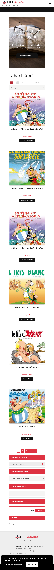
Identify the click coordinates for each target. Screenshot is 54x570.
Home (23, 10)
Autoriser (32, 564)
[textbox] (26, 478)
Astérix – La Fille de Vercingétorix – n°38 (27, 129)
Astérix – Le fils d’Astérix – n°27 (27, 367)
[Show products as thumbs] (11, 83)
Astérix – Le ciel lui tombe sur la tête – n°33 (27, 188)
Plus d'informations (13, 564)
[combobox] (27, 478)
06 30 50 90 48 (38, 546)
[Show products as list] (17, 83)
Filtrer (40, 510)
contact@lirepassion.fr (36, 551)
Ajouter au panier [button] (27, 141)
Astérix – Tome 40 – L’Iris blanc (27, 307)
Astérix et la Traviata (27, 427)
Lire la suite (27, 379)
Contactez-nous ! (27, 56)
